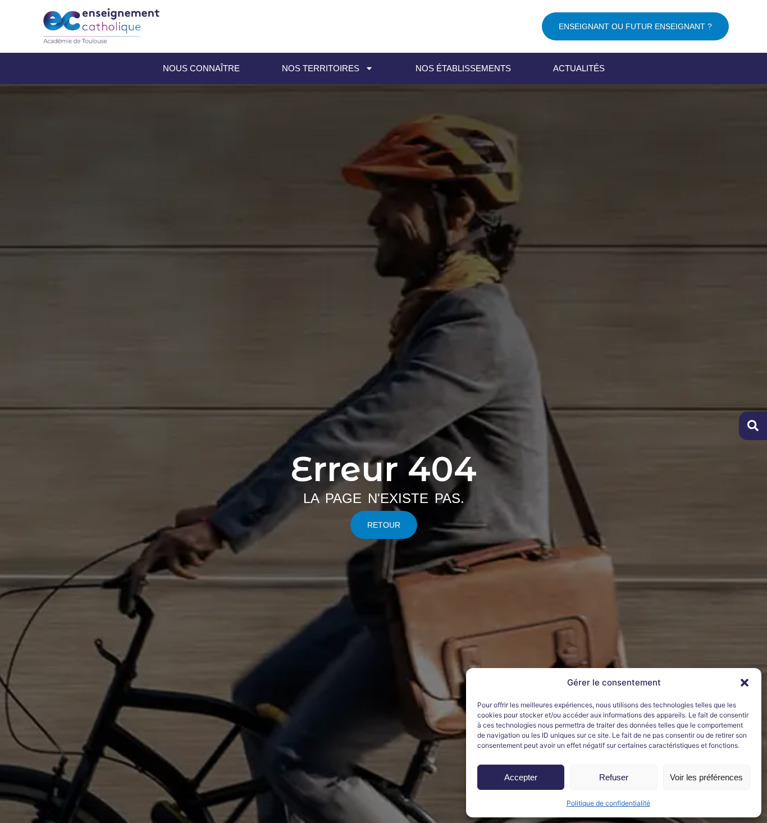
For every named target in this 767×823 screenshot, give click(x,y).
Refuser (613, 777)
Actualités (579, 68)
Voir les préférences (706, 777)
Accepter (520, 777)
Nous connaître (201, 68)
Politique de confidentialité (608, 803)
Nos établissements (463, 68)
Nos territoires (320, 68)
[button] (744, 682)
